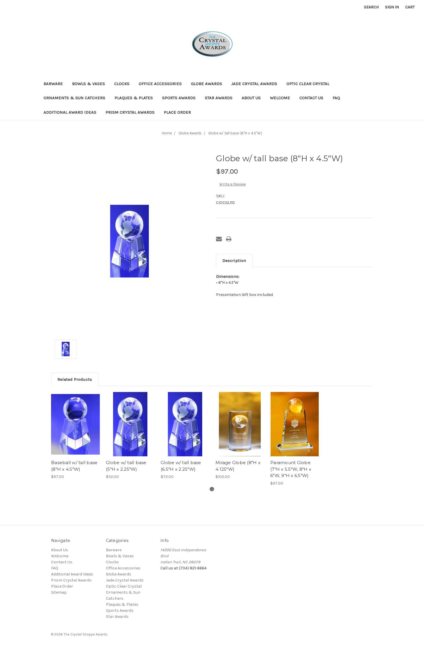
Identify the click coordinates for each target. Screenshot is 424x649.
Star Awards (218, 97)
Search (371, 7)
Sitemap (59, 592)
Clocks (122, 83)
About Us (251, 97)
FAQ (336, 97)
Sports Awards (179, 97)
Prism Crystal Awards (130, 112)
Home (167, 133)
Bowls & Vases (88, 83)
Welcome (280, 97)
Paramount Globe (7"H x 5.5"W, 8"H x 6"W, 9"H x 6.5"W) (290, 469)
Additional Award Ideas (70, 112)
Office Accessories (160, 83)
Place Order (177, 112)
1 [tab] (212, 489)
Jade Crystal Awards (254, 83)
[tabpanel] (75, 436)
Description (234, 260)
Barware (53, 83)
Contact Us (311, 97)
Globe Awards (206, 83)
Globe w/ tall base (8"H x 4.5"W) (235, 133)
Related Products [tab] (74, 379)
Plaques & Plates (134, 97)
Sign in (392, 7)
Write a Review (232, 184)
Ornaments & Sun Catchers (74, 97)
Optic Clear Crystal (307, 83)
